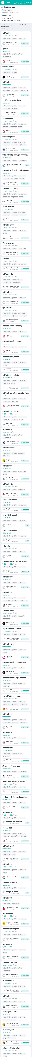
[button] (21, 2)
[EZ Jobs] (6, 2)
